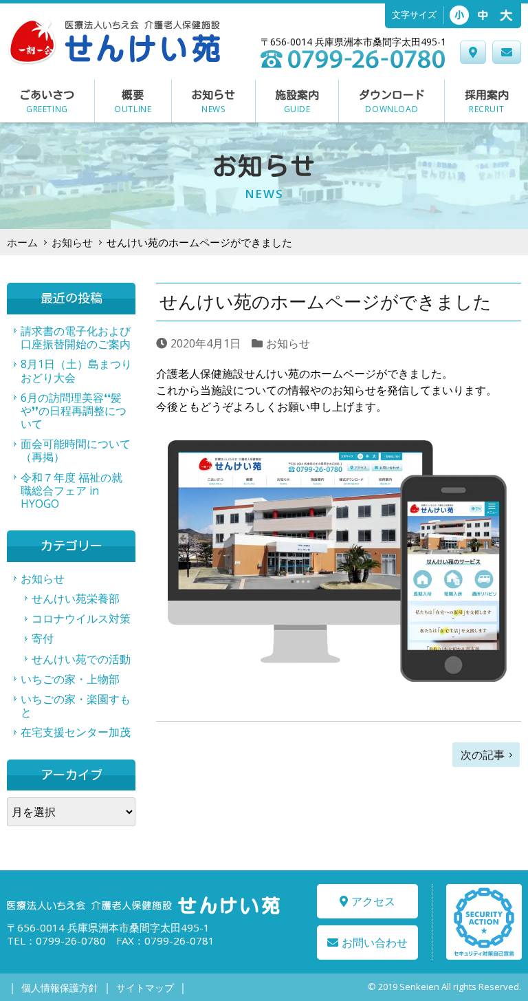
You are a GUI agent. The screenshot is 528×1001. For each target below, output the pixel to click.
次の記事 (483, 754)
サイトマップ (145, 987)
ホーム (22, 242)
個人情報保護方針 (59, 987)
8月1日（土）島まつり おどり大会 (78, 370)
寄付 (43, 638)
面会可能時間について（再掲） (76, 450)
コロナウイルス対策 (81, 618)
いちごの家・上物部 (70, 679)
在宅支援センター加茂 (76, 732)
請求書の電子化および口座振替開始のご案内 (76, 337)
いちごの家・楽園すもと (76, 705)
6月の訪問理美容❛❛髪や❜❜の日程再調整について (73, 410)
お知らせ (72, 242)
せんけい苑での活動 (81, 659)
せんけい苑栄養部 (76, 598)
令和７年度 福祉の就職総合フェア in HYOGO (71, 490)
